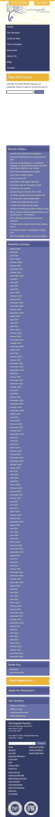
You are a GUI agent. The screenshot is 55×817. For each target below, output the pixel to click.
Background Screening (19, 713)
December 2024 (16, 303)
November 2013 (16, 616)
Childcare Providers (18, 706)
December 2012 (16, 653)
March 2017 (15, 512)
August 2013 (15, 626)
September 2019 (17, 434)
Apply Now (41, 2)
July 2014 (13, 589)
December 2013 (16, 613)
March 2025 (15, 293)
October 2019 (15, 431)
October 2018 (15, 465)
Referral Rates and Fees (17, 778)
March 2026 (15, 259)
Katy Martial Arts (17, 673)
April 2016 (14, 539)
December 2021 (16, 380)
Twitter (20, 738)
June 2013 (14, 633)
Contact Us (13, 769)
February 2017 (16, 515)
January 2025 (15, 299)
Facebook (12, 738)
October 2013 (15, 619)
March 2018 (15, 485)
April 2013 (14, 640)
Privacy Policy (14, 765)
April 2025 (14, 289)
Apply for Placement (16, 788)
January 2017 (15, 518)
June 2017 (14, 502)
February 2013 (16, 646)
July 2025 (13, 279)
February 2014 (16, 606)
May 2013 (14, 636)
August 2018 (15, 468)
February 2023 (16, 357)
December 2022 (16, 363)
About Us (12, 56)
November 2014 (16, 576)
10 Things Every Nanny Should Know (24, 199)
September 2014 (17, 582)
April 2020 (14, 417)
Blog (9, 62)
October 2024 (15, 310)
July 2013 (13, 630)
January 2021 (15, 397)
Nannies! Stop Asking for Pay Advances (26, 154)
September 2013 (17, 623)
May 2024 (14, 323)
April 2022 (14, 374)
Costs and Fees (14, 772)
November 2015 (16, 549)
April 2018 (14, 481)
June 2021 (14, 390)
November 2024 (16, 306)
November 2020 (16, 404)
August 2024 (15, 316)
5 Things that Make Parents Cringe (24, 205)
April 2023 (14, 353)
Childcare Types (16, 709)
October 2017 (15, 498)
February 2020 (16, 424)
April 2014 (14, 599)
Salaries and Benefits (16, 775)
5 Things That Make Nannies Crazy (24, 202)
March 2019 (15, 448)
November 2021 (16, 384)
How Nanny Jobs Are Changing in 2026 (25, 185)
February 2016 (16, 545)
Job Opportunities (15, 785)
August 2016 (15, 525)
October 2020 (15, 407)
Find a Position (14, 44)
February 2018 (16, 488)
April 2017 (14, 508)
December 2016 (16, 522)
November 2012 (16, 657)
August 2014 (15, 586)
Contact (11, 68)
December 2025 (16, 269)
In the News (13, 759)
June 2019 (14, 441)
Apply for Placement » (22, 690)
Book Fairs (14, 669)
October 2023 (15, 343)
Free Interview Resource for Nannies (25, 172)
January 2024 (15, 336)
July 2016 (13, 529)
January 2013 (15, 650)
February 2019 (16, 451)
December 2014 (16, 572)
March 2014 (15, 603)
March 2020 (15, 421)
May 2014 (14, 596)
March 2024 (15, 330)
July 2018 (13, 471)
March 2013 (15, 643)
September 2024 (17, 313)
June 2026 (14, 256)
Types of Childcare (36, 750)
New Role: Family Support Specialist (24, 182)
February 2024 (16, 333)
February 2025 (16, 296)
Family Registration (18, 716)
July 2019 (13, 438)
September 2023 (17, 347)
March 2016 (15, 542)
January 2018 (15, 491)
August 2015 (15, 555)
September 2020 (17, 411)
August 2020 (15, 414)
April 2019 (14, 444)
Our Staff (12, 753)
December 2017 (16, 495)
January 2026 (15, 266)
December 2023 (16, 340)
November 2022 (16, 367)
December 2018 (16, 458)
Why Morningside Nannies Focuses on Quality (28, 236)
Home (10, 27)
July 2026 (13, 252)
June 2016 (14, 532)
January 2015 (15, 569)
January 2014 (15, 609)
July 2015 (13, 559)
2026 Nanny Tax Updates (20, 189)
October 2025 (15, 272)
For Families (13, 794)
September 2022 (17, 370)
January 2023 (15, 360)
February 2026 (16, 262)
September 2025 (17, 276)
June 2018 (14, 475)
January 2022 (15, 377)
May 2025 (14, 286)
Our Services (13, 32)
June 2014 (14, 593)
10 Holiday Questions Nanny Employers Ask (27, 195)
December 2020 (16, 400)
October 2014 (15, 579)
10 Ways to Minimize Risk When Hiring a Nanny (29, 209)
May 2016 (14, 535)
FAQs (10, 762)
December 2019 (16, 427)
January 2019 (15, 454)
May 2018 (14, 478)
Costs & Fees (13, 38)
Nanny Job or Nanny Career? (21, 175)
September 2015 (17, 552)
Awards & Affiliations (17, 756)
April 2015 (14, 566)
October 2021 (15, 387)
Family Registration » (22, 680)
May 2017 (14, 505)
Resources (12, 50)
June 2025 (14, 283)
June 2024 (14, 320)
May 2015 (14, 562)
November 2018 (16, 461)
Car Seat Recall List (18, 178)
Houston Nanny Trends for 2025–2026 (25, 192)
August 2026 (15, 249)
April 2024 (14, 326)
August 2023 (15, 350)
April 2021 (14, 394)
